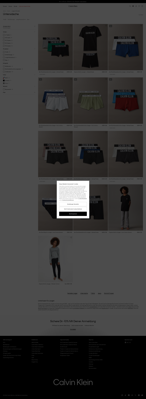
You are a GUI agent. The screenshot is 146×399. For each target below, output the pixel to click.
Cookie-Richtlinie (82, 198)
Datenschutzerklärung (68, 200)
